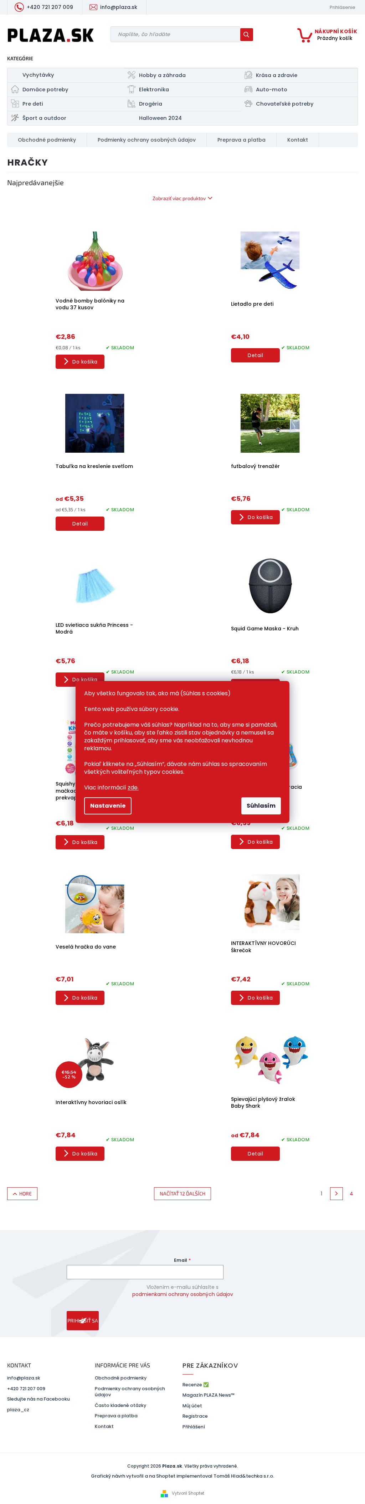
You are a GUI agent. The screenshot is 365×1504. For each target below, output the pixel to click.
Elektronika (154, 89)
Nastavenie (107, 806)
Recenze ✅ (195, 1385)
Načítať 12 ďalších (182, 1193)
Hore (25, 1193)
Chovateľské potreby (285, 103)
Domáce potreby (45, 89)
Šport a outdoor (44, 118)
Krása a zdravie (276, 75)
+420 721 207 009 (26, 1389)
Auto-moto (271, 89)
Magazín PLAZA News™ (208, 1395)
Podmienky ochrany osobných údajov (130, 1392)
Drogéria (150, 103)
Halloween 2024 (160, 118)
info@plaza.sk (23, 1378)
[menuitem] (47, 140)
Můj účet (192, 1406)
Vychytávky (38, 74)
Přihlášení (193, 1427)
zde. (133, 787)
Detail (255, 355)
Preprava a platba (116, 1416)
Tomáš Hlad (228, 1476)
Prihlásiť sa (82, 1320)
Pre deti (32, 103)
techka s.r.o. (260, 1476)
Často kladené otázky (120, 1405)
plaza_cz (18, 1410)
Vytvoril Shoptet (188, 1493)
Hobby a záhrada (162, 75)
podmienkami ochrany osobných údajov (182, 1294)
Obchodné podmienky (120, 1378)
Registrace (195, 1416)
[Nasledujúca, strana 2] (336, 1193)
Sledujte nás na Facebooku (38, 1399)
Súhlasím (261, 806)
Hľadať (249, 34)
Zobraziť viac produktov (179, 198)
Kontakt (104, 1426)
